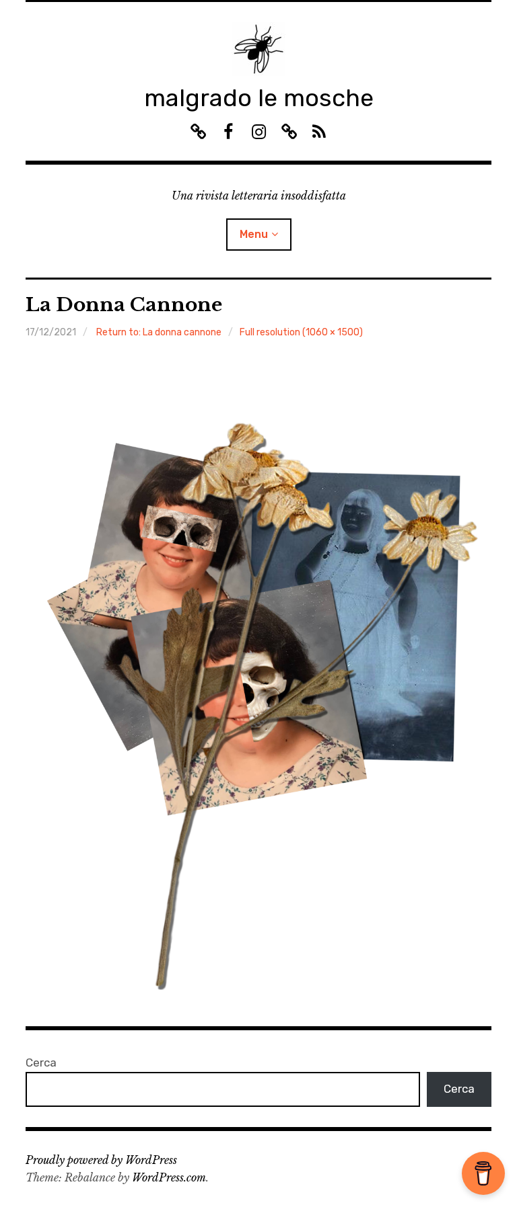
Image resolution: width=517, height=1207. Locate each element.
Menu (254, 234)
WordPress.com (169, 1177)
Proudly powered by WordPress (101, 1160)
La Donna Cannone (124, 305)
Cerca (41, 1062)
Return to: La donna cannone (158, 332)
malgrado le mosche (259, 97)
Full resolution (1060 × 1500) (301, 332)
